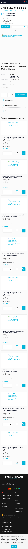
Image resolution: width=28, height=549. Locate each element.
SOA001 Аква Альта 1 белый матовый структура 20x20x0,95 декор (12, 293)
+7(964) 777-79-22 (10, 16)
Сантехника (4, 506)
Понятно (14, 546)
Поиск (25, 26)
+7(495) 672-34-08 (10, 14)
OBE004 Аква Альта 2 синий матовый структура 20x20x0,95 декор (12, 370)
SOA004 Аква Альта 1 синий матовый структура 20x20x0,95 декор (12, 176)
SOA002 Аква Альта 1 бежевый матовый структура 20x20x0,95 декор (13, 254)
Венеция (15, 30)
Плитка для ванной (6, 495)
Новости (17, 506)
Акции (5, 492)
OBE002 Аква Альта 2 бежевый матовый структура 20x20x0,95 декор (13, 409)
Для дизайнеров (18, 511)
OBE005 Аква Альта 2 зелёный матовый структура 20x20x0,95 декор (13, 331)
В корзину (21, 94)
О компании (18, 503)
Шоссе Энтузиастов (9, 515)
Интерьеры (17, 500)
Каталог (9, 30)
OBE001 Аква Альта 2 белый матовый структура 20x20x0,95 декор (12, 448)
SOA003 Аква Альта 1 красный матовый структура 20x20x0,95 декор (13, 215)
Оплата (16, 492)
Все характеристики (5, 87)
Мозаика (4, 503)
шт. (13, 94)
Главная (3, 30)
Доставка (17, 495)
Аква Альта (21, 30)
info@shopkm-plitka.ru (8, 23)
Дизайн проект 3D (19, 508)
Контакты (17, 498)
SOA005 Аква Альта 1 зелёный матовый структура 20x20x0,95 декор (13, 138)
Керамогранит (5, 501)
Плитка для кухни (6, 498)
